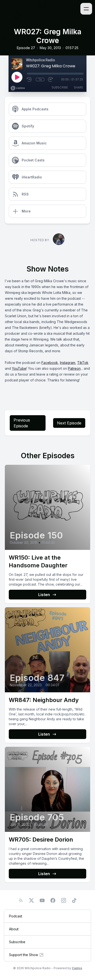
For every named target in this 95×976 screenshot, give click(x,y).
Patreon (74, 368)
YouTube (19, 368)
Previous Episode (22, 423)
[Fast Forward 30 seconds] (50, 79)
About (14, 929)
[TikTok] (74, 900)
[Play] (16, 77)
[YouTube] (42, 900)
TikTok (82, 363)
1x (40, 79)
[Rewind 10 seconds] (29, 79)
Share (78, 87)
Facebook (49, 363)
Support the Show (23, 955)
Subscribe (60, 87)
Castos (77, 968)
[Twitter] (31, 900)
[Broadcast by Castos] (17, 88)
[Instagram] (63, 900)
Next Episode (69, 423)
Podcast (15, 916)
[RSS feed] (20, 900)
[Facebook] (52, 900)
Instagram (67, 363)
